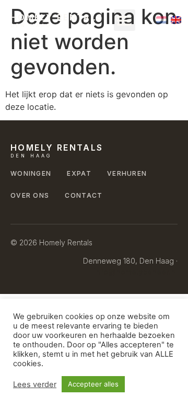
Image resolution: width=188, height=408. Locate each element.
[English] (176, 20)
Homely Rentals (56, 17)
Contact (83, 195)
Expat (79, 173)
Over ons (29, 195)
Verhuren (127, 173)
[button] (124, 20)
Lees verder (34, 384)
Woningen (30, 173)
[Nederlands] (161, 20)
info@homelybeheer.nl (135, 271)
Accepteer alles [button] (93, 384)
